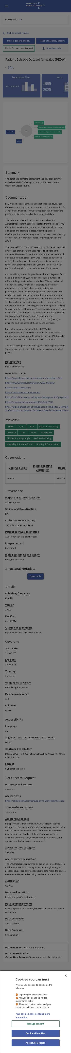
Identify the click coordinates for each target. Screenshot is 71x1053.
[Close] (65, 975)
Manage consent (35, 1024)
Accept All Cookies (35, 1043)
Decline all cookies (35, 1033)
